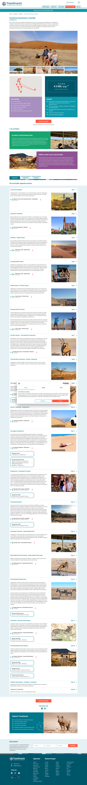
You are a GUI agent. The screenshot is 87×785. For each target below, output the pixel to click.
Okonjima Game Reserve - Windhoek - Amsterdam (42, 682)
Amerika (46, 762)
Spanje (68, 765)
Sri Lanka (68, 771)
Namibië (20, 14)
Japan (46, 771)
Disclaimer (35, 779)
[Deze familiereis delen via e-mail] (45, 708)
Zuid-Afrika (47, 776)
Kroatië (57, 763)
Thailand (46, 773)
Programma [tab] (15, 177)
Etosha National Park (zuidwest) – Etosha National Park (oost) (42, 555)
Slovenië (57, 765)
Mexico (46, 768)
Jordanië (46, 770)
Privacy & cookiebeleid (35, 777)
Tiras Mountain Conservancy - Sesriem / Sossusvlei (42, 359)
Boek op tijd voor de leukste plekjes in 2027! (44, 10)
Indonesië (69, 770)
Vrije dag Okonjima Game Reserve (42, 645)
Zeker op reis (35, 763)
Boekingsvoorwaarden (37, 781)
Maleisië (57, 771)
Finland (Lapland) (70, 762)
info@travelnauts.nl (17, 765)
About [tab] (61, 387)
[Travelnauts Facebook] (12, 773)
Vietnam (57, 773)
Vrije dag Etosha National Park (42, 579)
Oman (57, 770)
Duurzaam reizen (36, 766)
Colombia (58, 766)
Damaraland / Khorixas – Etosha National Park (42, 531)
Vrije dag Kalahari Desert (42, 261)
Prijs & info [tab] (25, 177)
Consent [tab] (26, 387)
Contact (34, 762)
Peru (67, 768)
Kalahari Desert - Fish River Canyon (42, 285)
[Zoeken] (78, 2)
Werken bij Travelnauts (35, 769)
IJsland (46, 763)
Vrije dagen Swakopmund (42, 431)
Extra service (35, 765)
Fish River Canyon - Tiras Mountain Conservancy (42, 335)
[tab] (36, 177)
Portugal (46, 765)
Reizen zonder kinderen (36, 774)
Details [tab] (43, 387)
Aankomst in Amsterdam (42, 689)
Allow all (60, 400)
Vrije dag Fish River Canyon (42, 309)
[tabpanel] (43, 442)
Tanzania (68, 774)
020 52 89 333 (71, 2)
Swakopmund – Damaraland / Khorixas (42, 471)
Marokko (47, 774)
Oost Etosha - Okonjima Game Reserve (42, 620)
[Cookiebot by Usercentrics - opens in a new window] (63, 383)
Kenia (68, 773)
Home (10, 14)
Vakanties (15, 14)
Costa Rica (69, 766)
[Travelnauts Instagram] (16, 773)
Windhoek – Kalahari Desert (42, 237)
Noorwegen (69, 763)
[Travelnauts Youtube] (19, 773)
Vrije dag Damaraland (42, 502)
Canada (57, 762)
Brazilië (46, 766)
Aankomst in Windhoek (42, 213)
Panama (57, 768)
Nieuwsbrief (35, 771)
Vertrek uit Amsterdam (42, 189)
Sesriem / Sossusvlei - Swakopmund (42, 407)
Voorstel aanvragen (70, 6)
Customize (42, 400)
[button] (35, 90)
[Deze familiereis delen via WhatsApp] (42, 708)
